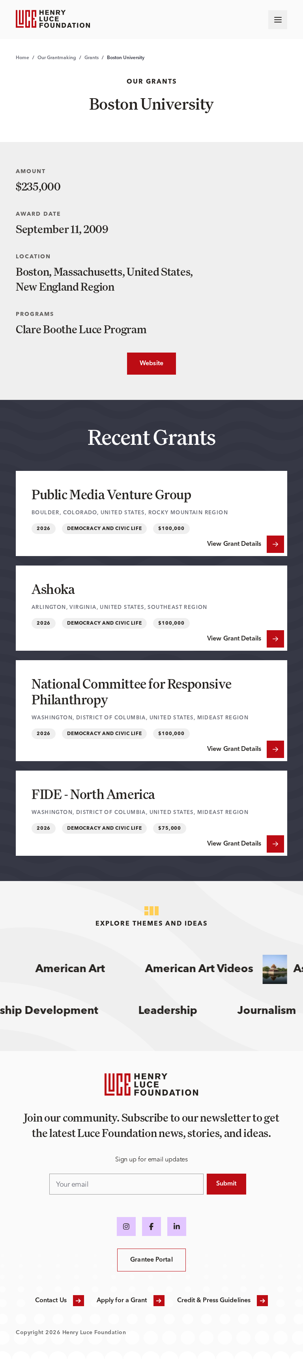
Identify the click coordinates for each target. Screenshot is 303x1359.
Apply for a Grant (122, 1300)
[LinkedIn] (176, 1226)
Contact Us (51, 1300)
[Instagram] (126, 1226)
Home (22, 58)
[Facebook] (151, 1226)
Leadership (176, 1011)
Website (145, 363)
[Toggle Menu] (277, 19)
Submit (226, 1184)
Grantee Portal (151, 1260)
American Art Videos (191, 969)
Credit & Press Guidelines (214, 1300)
